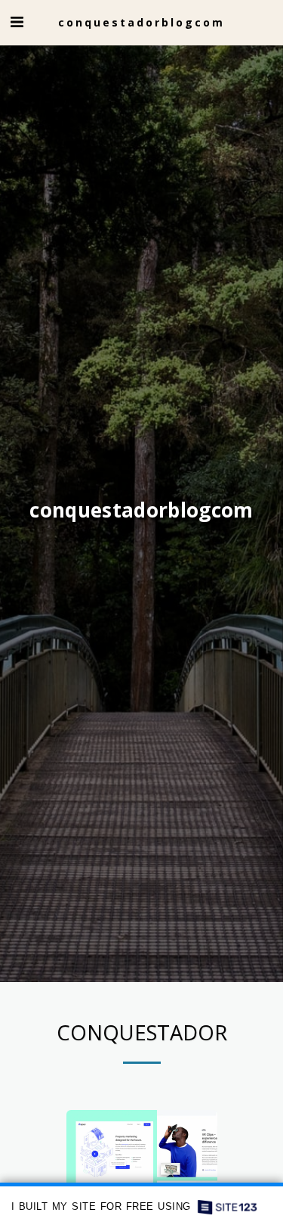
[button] (16, 21)
